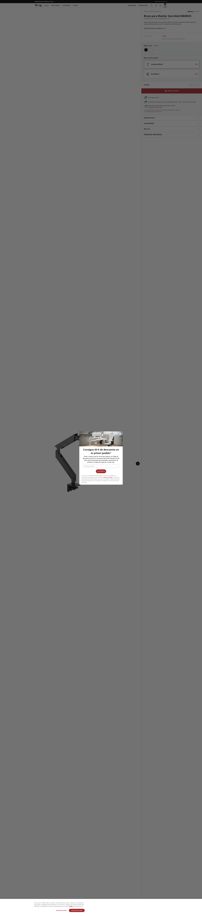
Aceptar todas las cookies (76, 910)
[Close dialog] (120, 434)
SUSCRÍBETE (101, 471)
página (71, 906)
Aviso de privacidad (107, 477)
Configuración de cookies (61, 910)
